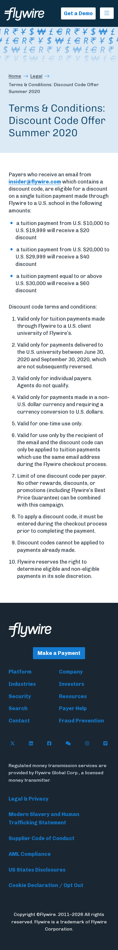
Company (71, 672)
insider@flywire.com (35, 182)
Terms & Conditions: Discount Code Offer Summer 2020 (54, 88)
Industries (22, 684)
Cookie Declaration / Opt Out (46, 885)
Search (18, 708)
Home (15, 76)
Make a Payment (59, 653)
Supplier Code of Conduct (41, 838)
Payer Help (73, 708)
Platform (20, 672)
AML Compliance (30, 854)
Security (20, 696)
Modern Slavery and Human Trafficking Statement (44, 818)
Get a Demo (78, 13)
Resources (73, 696)
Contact (19, 721)
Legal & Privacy (28, 799)
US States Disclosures (37, 870)
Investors (71, 684)
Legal (36, 76)
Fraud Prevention (81, 721)
